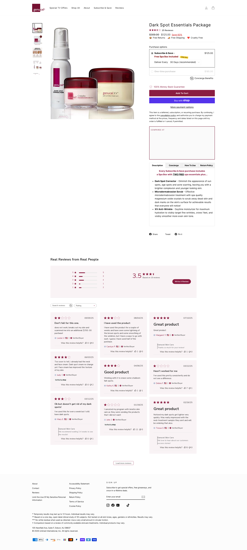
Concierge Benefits (204, 78)
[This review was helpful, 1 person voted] (135, 351)
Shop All (75, 8)
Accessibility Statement (79, 484)
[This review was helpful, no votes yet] (86, 343)
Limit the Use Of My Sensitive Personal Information (49, 498)
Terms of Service (76, 501)
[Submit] (143, 497)
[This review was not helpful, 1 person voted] (140, 390)
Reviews (119, 8)
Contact (35, 488)
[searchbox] (59, 305)
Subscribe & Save (103, 8)
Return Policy (74, 497)
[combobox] (85, 305)
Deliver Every (161, 62)
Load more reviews (123, 463)
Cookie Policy (75, 506)
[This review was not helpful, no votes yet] (91, 343)
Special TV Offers (59, 8)
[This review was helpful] (185, 388)
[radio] (152, 53)
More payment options (182, 107)
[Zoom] (92, 71)
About (87, 8)
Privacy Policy (75, 488)
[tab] (157, 165)
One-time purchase (164, 71)
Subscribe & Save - (171, 55)
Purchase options (158, 47)
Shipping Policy (75, 492)
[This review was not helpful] (91, 384)
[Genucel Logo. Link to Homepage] (38, 8)
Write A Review (182, 281)
